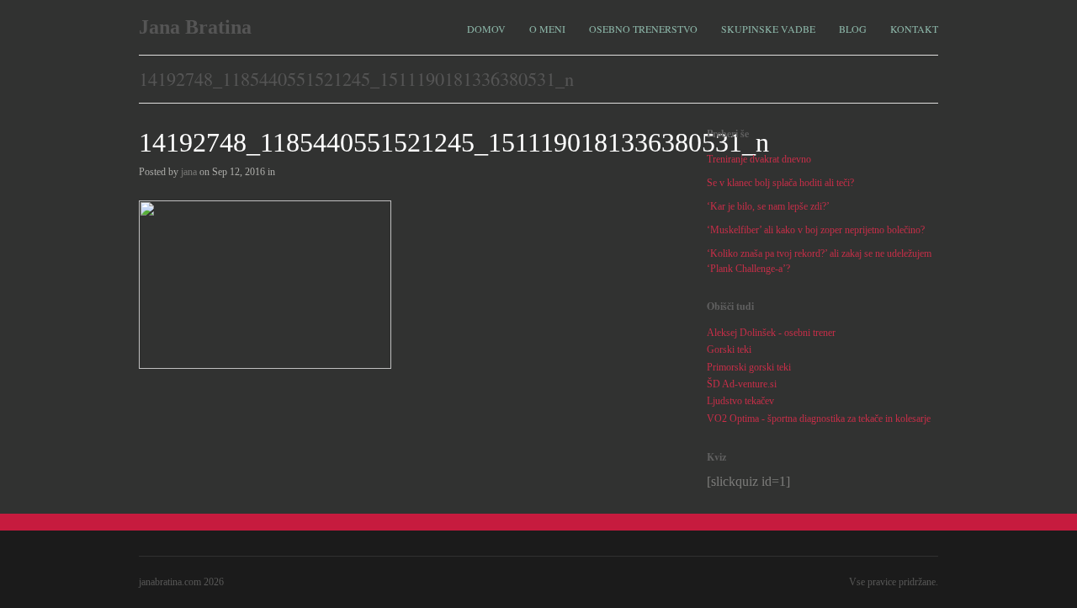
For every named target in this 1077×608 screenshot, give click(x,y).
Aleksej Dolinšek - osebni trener (771, 333)
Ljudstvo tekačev (740, 401)
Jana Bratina (195, 27)
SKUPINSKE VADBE (768, 28)
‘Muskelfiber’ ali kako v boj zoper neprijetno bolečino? (816, 230)
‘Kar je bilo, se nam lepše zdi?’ (768, 206)
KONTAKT (914, 28)
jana (189, 172)
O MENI (547, 28)
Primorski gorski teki (749, 367)
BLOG (853, 28)
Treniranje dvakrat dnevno (759, 159)
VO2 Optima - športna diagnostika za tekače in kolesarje (819, 418)
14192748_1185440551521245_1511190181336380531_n (454, 142)
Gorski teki (729, 349)
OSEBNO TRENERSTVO (643, 28)
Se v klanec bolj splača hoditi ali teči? (780, 183)
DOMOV (486, 28)
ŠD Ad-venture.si (742, 384)
